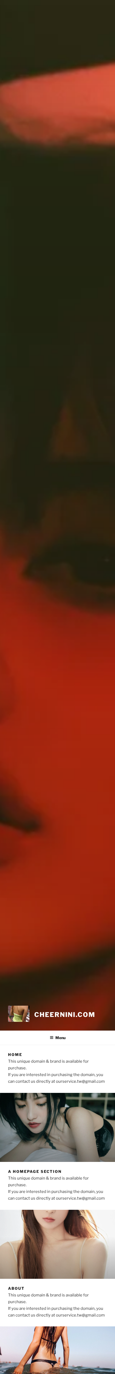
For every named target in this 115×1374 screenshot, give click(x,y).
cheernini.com (64, 1015)
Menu (60, 1037)
